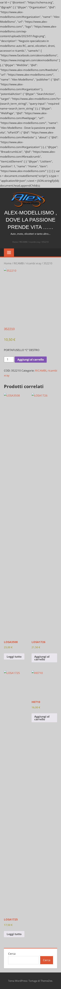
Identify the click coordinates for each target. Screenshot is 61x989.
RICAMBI (23, 242)
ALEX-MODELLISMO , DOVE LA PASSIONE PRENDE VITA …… (30, 220)
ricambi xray (34, 242)
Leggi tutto (14, 656)
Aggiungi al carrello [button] (41, 658)
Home (15, 242)
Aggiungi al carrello (30, 359)
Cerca (11, 953)
